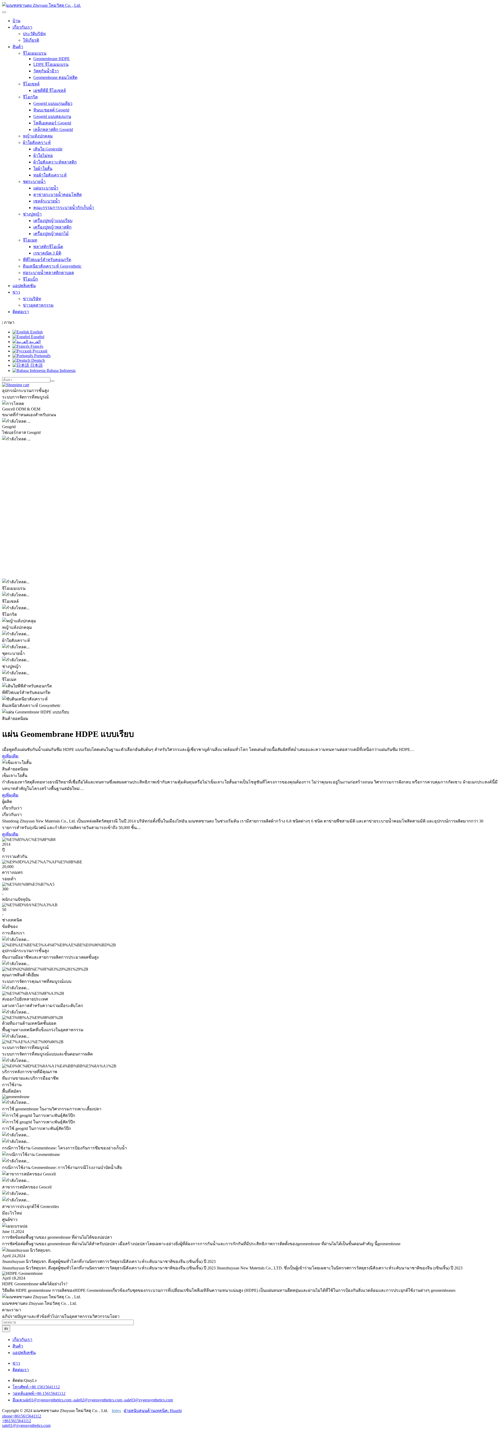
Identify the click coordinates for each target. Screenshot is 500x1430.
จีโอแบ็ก (30, 279)
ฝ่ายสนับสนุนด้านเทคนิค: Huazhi (153, 1410)
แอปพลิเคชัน (24, 285)
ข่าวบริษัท (32, 298)
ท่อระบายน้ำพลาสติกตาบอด (48, 272)
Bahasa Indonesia (61, 370)
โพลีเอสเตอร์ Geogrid (52, 123)
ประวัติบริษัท (34, 33)
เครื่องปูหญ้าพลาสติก (52, 227)
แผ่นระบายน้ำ (45, 188)
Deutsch (37, 360)
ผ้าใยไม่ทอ (43, 155)
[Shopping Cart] (15, 385)
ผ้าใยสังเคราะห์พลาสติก (55, 162)
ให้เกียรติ (31, 40)
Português (42, 355)
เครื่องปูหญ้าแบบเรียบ (52, 220)
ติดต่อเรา (20, 311)
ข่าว (16, 1363)
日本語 (36, 365)
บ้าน (16, 20)
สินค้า (17, 1346)
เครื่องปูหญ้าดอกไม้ (51, 233)
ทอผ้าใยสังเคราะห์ (50, 175)
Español (37, 336)
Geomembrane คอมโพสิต (55, 77)
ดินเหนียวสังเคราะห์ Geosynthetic (52, 266)
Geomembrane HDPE (51, 58)
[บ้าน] (41, 5)
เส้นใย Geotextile (48, 149)
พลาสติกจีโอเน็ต (48, 246)
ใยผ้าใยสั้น (42, 168)
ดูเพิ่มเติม (10, 756)
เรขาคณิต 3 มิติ (47, 253)
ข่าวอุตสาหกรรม (38, 305)
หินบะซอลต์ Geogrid (51, 110)
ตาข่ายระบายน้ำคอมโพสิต (57, 194)
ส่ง (6, 1329)
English (36, 332)
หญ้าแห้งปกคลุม (38, 136)
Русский (39, 351)
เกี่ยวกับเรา (22, 1339)
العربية (34, 341)
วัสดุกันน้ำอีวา (46, 71)
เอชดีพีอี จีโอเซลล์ (49, 90)
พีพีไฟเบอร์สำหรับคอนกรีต (47, 259)
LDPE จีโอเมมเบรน (50, 64)
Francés (36, 346)
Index (116, 1410)
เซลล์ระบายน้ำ (46, 201)
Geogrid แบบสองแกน (52, 116)
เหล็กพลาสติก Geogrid (53, 129)
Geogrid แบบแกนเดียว (52, 103)
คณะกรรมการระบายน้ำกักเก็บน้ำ (63, 207)
